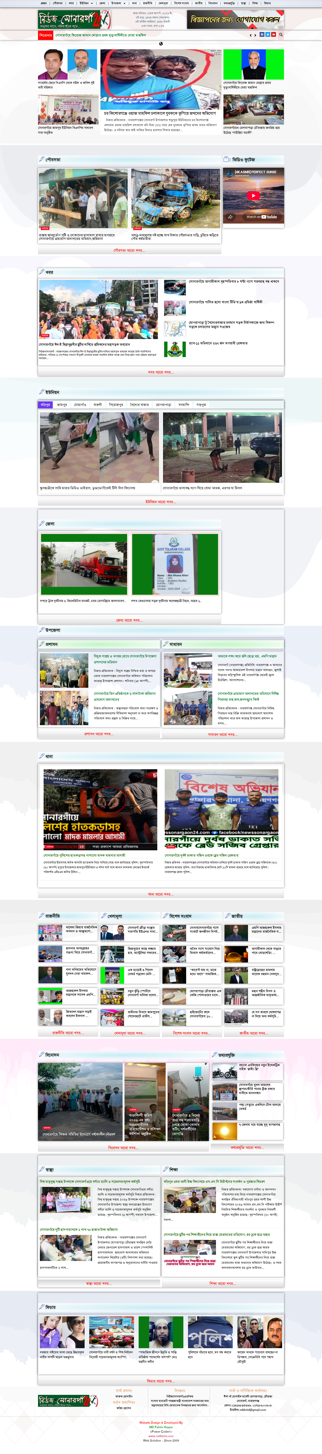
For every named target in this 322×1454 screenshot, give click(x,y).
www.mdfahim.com (161, 1441)
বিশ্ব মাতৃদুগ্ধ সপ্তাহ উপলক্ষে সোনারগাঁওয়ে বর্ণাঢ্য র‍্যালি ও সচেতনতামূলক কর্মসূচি (90, 1186)
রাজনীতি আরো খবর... (68, 1037)
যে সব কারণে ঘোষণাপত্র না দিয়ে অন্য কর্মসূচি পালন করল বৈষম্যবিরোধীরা (266, 1023)
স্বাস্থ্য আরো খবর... (99, 1288)
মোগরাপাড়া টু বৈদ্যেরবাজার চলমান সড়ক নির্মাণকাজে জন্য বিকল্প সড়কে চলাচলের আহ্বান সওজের (231, 324)
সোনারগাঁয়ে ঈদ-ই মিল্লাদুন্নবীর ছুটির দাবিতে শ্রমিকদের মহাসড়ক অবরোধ (84, 344)
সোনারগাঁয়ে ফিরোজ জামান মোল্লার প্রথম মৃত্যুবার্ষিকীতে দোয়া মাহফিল (247, 85)
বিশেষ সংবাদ (181, 921)
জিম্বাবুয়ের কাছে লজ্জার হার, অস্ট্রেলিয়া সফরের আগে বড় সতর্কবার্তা (142, 957)
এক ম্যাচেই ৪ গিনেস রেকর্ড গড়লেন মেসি (140, 976)
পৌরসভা (53, 160)
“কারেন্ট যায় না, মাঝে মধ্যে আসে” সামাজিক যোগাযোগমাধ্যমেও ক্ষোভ (205, 978)
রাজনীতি (52, 921)
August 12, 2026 (78, 1145)
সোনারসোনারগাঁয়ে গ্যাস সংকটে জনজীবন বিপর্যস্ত (205, 934)
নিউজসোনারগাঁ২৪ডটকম (54, 1145)
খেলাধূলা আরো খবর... (130, 1037)
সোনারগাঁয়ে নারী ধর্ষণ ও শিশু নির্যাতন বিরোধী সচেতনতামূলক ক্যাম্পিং (209, 1359)
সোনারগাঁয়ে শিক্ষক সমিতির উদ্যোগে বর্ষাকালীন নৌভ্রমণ (79, 1139)
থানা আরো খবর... (161, 898)
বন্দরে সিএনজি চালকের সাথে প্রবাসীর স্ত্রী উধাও (68, 601)
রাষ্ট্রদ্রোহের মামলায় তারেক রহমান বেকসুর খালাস (265, 978)
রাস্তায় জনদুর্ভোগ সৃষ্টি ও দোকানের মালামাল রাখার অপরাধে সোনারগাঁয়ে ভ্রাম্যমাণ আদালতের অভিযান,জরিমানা (77, 237)
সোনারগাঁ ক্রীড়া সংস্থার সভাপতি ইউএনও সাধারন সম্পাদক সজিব (143, 936)
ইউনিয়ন (52, 392)
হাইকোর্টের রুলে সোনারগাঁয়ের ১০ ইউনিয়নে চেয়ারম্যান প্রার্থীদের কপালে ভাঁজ (203, 1023)
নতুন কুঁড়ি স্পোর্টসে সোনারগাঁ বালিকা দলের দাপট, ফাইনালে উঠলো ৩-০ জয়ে (142, 1002)
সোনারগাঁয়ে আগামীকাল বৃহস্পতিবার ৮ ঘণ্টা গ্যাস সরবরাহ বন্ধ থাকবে (234, 281)
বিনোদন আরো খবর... (123, 1152)
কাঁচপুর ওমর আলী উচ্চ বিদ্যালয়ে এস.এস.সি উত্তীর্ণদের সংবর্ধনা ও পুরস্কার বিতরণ (214, 1186)
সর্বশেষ (45, 228)
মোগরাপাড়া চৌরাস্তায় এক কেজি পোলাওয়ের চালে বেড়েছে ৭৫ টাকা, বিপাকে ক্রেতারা (205, 1002)
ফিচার (51, 1312)
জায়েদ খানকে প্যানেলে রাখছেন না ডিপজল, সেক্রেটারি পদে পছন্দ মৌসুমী (109, 1362)
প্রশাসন (52, 649)
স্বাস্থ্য (49, 1174)
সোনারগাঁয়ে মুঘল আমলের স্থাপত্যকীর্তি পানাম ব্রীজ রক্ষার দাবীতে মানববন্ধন (257, 1093)
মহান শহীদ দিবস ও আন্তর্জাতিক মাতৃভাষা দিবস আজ (264, 1000)
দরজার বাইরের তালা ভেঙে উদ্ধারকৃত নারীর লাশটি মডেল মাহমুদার (161, 1359)
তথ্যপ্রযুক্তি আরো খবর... (247, 1152)
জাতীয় (237, 921)
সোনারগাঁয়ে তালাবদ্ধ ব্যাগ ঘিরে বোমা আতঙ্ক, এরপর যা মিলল (202, 488)
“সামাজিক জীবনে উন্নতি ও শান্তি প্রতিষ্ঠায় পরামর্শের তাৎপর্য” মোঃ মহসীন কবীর (256, 1362)
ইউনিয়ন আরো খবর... (161, 501)
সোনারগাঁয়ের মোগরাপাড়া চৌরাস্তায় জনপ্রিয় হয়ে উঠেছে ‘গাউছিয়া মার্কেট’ (251, 130)
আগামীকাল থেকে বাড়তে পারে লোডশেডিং (266, 955)
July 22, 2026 (137, 1145)
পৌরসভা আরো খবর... (129, 250)
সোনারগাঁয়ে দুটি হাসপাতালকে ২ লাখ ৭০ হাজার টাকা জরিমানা (79, 1234)
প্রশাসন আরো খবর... (99, 738)
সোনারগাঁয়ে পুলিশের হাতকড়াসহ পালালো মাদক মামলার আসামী (84, 860)
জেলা (50, 524)
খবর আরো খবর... (161, 372)
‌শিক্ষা (174, 1174)
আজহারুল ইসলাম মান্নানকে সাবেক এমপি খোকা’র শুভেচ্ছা (79, 999)
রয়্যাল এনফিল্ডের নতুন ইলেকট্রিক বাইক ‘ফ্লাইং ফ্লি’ (259, 1072)
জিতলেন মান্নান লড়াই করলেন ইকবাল (79, 1018)
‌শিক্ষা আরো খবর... (223, 1288)
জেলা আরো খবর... (129, 624)
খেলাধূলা (115, 921)
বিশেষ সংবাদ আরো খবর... (192, 1037)
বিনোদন (52, 1060)
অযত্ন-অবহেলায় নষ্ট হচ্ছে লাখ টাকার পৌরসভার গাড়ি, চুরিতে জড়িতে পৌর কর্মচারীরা (174, 237)
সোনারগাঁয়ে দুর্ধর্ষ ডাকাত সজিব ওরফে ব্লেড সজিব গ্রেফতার (201, 860)
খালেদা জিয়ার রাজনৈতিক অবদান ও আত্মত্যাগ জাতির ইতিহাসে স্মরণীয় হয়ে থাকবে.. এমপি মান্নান (81, 938)
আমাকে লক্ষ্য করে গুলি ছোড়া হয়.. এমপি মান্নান (247, 661)
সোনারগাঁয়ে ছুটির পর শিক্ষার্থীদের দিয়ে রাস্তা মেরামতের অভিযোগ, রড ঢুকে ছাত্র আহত (217, 1239)
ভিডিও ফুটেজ (244, 160)
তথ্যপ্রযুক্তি (226, 1060)
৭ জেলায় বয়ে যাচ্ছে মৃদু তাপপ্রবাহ (259, 1129)
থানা (49, 761)
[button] (255, 35)
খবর (49, 272)
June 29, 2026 (181, 1145)
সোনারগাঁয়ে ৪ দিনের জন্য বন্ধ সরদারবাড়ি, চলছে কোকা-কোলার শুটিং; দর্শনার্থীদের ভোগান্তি (186, 1129)
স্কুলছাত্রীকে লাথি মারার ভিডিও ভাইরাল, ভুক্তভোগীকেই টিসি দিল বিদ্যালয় (87, 488)
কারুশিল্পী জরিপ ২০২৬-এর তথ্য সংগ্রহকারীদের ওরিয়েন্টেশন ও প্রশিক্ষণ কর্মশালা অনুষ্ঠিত (145, 1129)
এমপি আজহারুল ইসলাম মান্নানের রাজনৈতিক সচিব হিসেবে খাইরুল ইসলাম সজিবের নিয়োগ (267, 938)
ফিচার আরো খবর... (161, 1385)
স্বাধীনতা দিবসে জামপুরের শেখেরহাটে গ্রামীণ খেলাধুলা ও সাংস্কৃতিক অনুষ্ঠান (143, 1023)
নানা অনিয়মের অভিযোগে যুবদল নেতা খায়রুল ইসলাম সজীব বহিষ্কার (81, 978)
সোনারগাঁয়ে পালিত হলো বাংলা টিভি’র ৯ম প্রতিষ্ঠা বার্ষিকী (226, 302)
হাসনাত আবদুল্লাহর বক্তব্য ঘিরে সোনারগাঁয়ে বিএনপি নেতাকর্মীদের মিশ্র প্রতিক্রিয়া (81, 959)
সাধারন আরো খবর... (223, 739)
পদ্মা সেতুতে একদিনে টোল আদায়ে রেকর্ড (260, 1111)
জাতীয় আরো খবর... (254, 1037)
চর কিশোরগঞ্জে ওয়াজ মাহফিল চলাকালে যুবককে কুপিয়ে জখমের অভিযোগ (104, 35)
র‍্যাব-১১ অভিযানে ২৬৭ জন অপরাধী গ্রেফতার (218, 343)
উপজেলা (53, 635)
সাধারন (176, 649)
